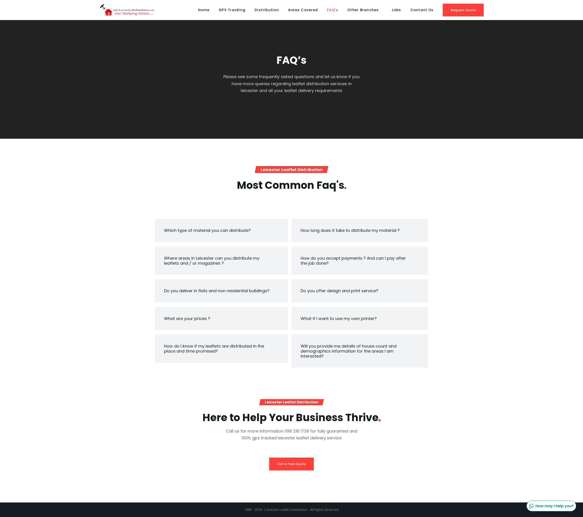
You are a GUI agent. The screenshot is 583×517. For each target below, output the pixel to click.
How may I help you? (554, 506)
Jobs (396, 10)
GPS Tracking (232, 10)
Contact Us (421, 10)
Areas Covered (303, 10)
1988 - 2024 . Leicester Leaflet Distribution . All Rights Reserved (291, 510)
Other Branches (363, 10)
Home (204, 10)
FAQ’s (332, 10)
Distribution (267, 10)
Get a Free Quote (291, 464)
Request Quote (463, 10)
